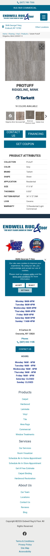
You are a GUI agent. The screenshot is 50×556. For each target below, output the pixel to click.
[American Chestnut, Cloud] (30, 115)
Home (5, 34)
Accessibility (25, 552)
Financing (36, 134)
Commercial (25, 429)
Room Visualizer (25, 453)
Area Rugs (25, 424)
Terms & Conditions (25, 541)
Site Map (25, 548)
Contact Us (13, 133)
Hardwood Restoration (25, 478)
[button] (25, 8)
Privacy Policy (25, 545)
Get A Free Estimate (25, 468)
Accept (18, 285)
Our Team (25, 492)
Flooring (12, 34)
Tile (25, 419)
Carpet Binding (25, 473)
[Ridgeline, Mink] (10, 116)
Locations (25, 497)
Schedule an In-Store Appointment (25, 463)
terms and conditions (21, 276)
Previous (4, 114)
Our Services (25, 448)
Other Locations (42, 27)
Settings (25, 290)
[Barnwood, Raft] (20, 116)
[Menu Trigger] (43, 17)
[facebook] (25, 533)
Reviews (25, 507)
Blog (25, 512)
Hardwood (25, 404)
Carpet (25, 399)
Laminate (25, 409)
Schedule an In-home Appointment (25, 458)
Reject (32, 285)
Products (24, 34)
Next (46, 114)
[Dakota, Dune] (40, 116)
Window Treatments (25, 434)
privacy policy (29, 274)
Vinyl (18, 34)
